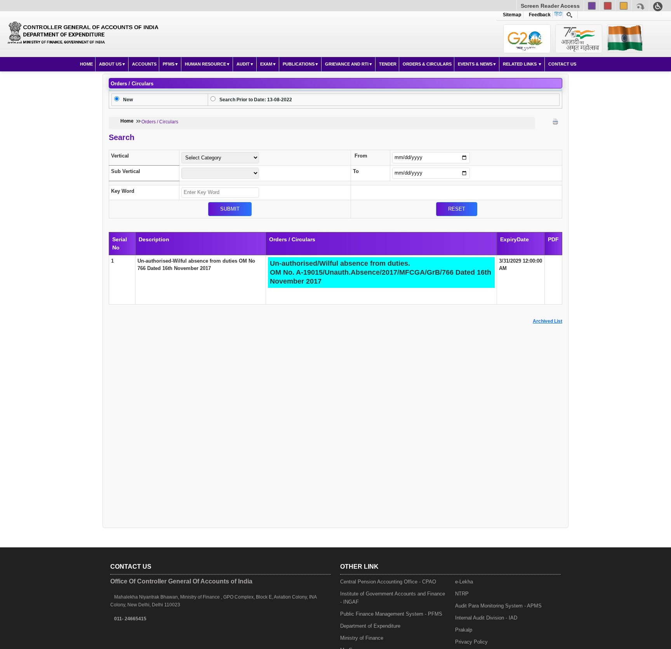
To (356, 171)
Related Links (520, 64)
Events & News (475, 64)
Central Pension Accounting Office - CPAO (388, 582)
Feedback (539, 14)
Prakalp (463, 630)
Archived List (547, 321)
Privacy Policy (471, 642)
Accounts (144, 64)
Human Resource (205, 64)
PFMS (168, 64)
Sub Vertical (125, 171)
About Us (110, 64)
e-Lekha (464, 582)
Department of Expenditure (370, 626)
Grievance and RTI (347, 64)
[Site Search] (569, 14)
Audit (243, 64)
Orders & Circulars (427, 64)
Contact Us (562, 64)
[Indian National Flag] (527, 38)
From (361, 156)
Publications (299, 64)
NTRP (462, 594)
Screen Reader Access (550, 6)
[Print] (555, 121)
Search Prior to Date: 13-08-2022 (255, 99)
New (128, 99)
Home (86, 64)
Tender (387, 64)
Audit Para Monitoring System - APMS (498, 606)
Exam (266, 64)
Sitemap (512, 14)
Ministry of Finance (361, 638)
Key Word (122, 191)
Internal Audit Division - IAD (486, 618)
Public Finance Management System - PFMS (391, 614)
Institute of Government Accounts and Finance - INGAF (392, 598)
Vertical (120, 156)
